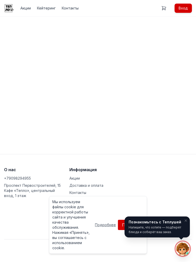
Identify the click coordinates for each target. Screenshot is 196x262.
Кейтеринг (46, 8)
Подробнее (105, 225)
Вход (183, 8)
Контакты (70, 8)
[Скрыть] (186, 221)
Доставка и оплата (86, 185)
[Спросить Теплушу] (183, 249)
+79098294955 (17, 178)
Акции (25, 8)
